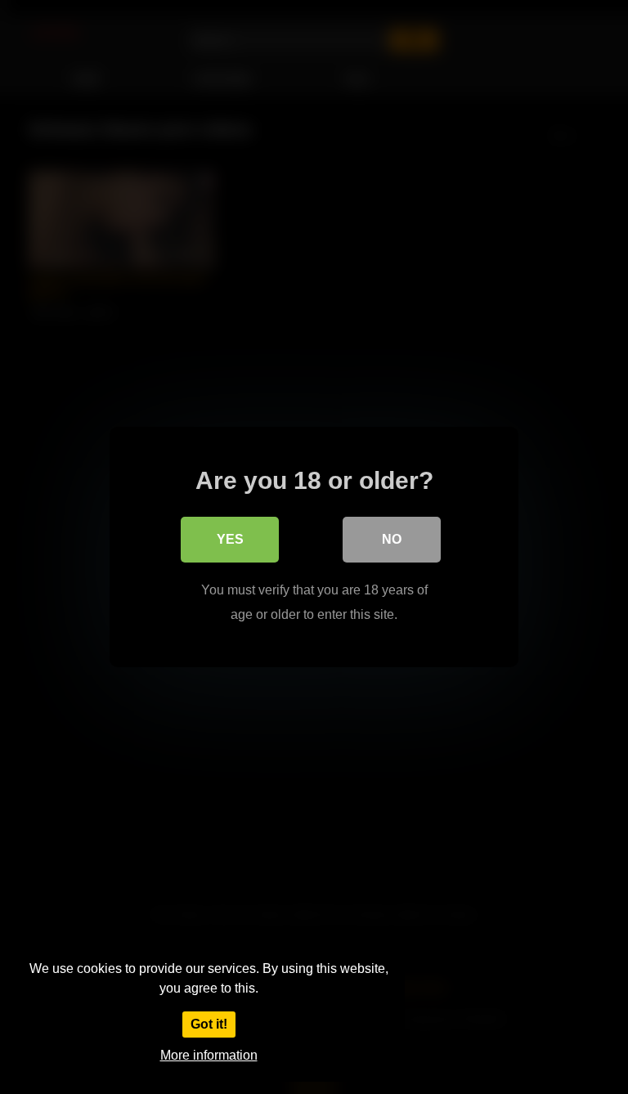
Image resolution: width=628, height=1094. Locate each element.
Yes (230, 539)
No (391, 539)
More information (209, 1055)
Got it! (209, 1024)
